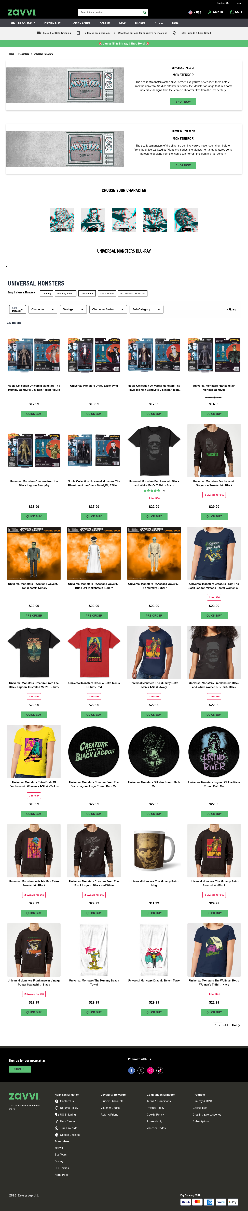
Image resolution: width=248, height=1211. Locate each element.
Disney (59, 1161)
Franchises (23, 53)
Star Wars (61, 1154)
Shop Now (183, 101)
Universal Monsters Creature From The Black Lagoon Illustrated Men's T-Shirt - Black (34, 685)
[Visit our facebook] (131, 1070)
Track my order (69, 1128)
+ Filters (231, 309)
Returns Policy (69, 1107)
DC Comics (62, 1168)
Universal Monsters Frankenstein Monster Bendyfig (214, 387)
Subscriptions (201, 1121)
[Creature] (62, 221)
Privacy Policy (155, 1107)
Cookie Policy (155, 1114)
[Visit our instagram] (150, 1070)
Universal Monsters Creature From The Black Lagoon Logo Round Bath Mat (94, 784)
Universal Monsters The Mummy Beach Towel (94, 982)
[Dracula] (93, 221)
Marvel (59, 1147)
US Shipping (68, 1114)
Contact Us (67, 1101)
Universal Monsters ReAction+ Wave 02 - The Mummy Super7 (154, 585)
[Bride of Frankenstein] (124, 221)
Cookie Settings (70, 1134)
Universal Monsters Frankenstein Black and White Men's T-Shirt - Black (154, 483)
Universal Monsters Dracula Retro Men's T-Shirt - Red (94, 685)
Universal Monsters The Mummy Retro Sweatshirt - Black (214, 883)
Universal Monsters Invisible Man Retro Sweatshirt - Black (34, 883)
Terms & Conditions (159, 1101)
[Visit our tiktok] (159, 1070)
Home (11, 53)
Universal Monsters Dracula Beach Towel (154, 980)
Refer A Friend (109, 1114)
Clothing (46, 293)
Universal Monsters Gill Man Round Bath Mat (154, 784)
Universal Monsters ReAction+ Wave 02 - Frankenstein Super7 (34, 585)
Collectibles (87, 293)
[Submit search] (144, 12)
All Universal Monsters (132, 293)
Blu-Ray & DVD (65, 293)
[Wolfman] (186, 221)
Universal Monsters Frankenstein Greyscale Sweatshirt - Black (214, 483)
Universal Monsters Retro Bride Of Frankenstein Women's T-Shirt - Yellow (34, 784)
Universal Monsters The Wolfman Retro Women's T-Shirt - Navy (214, 982)
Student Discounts (112, 1101)
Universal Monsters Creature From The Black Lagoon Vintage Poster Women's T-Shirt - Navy (214, 586)
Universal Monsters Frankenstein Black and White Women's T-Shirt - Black (214, 685)
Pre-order (34, 615)
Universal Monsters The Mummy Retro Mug (154, 883)
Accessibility (154, 1121)
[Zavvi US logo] (22, 12)
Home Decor (107, 293)
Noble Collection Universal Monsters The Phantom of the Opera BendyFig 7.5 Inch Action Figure (94, 484)
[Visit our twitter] (140, 1070)
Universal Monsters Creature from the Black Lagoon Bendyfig (34, 483)
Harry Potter (62, 1174)
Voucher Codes (110, 1107)
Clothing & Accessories (207, 1114)
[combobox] (113, 12)
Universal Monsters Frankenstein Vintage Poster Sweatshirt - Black (34, 982)
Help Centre (67, 1121)
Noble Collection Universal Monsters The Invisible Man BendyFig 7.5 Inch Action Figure (154, 388)
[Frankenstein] (155, 221)
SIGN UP (19, 1069)
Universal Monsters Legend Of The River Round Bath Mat (214, 784)
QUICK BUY (34, 413)
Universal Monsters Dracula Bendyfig (94, 385)
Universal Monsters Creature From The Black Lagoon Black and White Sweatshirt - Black (94, 884)
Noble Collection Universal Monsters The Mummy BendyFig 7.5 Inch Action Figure (34, 387)
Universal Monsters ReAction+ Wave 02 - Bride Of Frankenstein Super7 (94, 585)
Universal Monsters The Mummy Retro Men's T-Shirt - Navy (154, 685)
